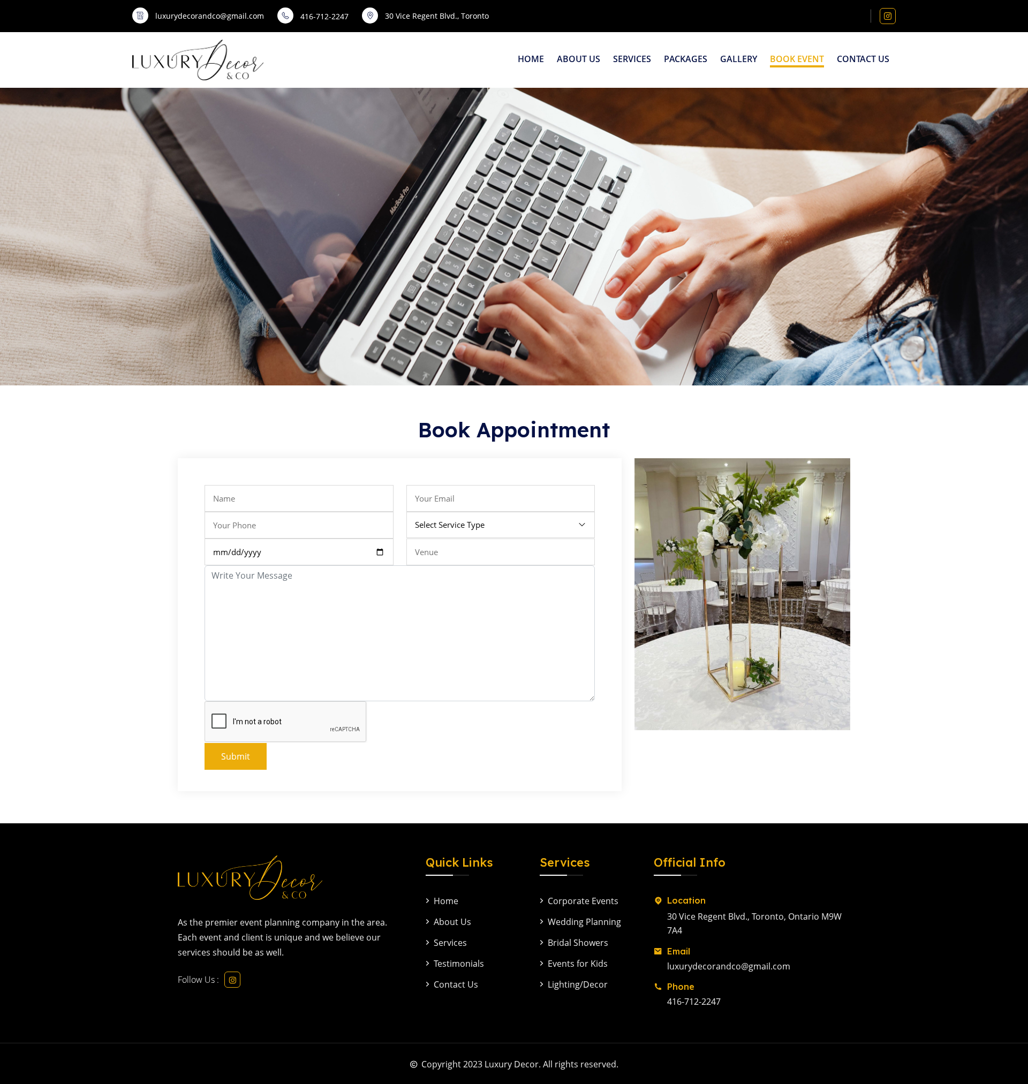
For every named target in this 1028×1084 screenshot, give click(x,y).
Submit (235, 756)
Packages (685, 59)
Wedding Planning (584, 922)
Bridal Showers (578, 943)
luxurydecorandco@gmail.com (728, 966)
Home (531, 59)
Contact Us (863, 59)
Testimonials (459, 963)
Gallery (738, 59)
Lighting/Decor (578, 984)
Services (632, 59)
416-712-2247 (324, 16)
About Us (578, 59)
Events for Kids (578, 963)
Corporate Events (583, 901)
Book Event (797, 59)
